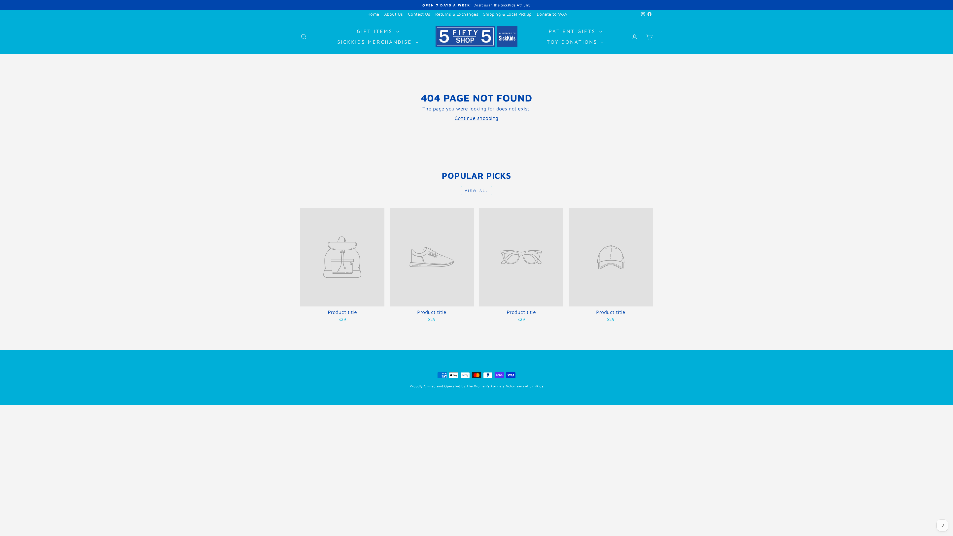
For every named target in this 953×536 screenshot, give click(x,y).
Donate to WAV (552, 14)
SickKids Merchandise (375, 42)
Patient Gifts (573, 31)
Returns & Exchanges (456, 14)
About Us (393, 14)
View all (476, 190)
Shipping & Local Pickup (507, 14)
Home (373, 14)
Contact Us (419, 14)
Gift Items (376, 31)
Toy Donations (573, 42)
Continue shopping (476, 118)
